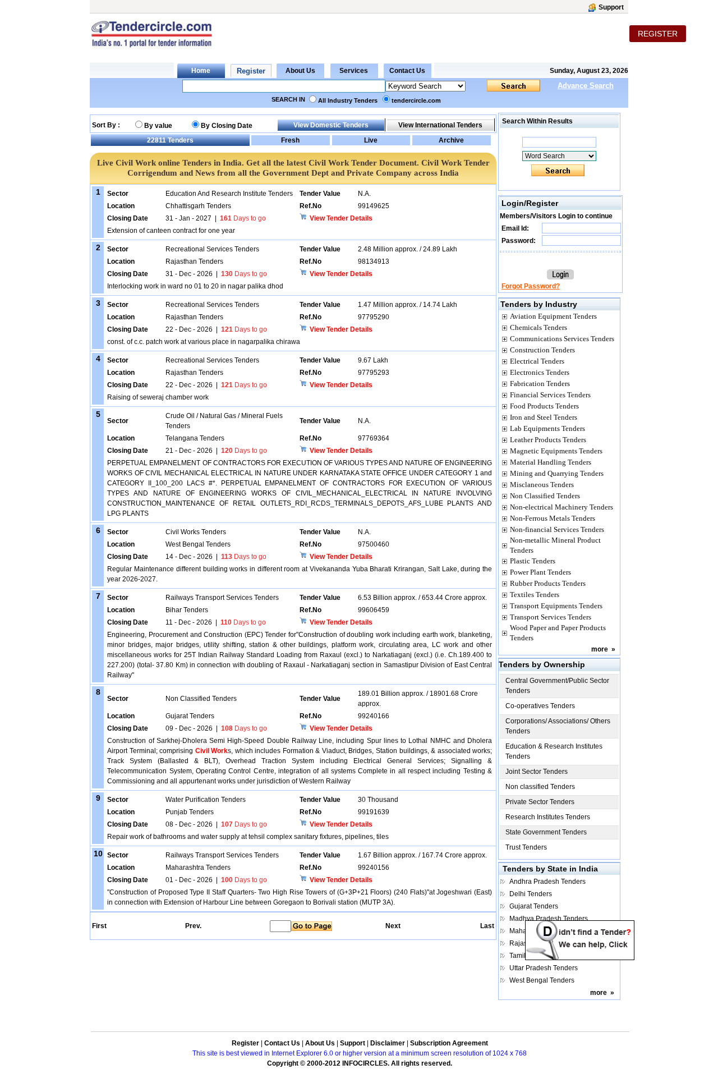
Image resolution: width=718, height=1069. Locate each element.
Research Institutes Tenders (547, 817)
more (599, 649)
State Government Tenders (546, 832)
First (98, 926)
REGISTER (658, 33)
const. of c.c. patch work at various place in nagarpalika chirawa (203, 342)
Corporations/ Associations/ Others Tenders (557, 726)
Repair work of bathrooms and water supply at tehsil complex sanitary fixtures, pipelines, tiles (248, 837)
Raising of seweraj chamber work (158, 397)
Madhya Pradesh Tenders (548, 919)
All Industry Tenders (348, 100)
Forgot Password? (530, 286)
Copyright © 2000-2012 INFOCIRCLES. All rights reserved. (359, 1063)
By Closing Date (226, 126)
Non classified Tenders (540, 787)
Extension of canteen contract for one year (171, 231)
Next (393, 926)
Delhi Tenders (530, 894)
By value (158, 126)
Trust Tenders (526, 847)
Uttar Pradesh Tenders (543, 968)
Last (487, 926)
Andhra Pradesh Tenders (547, 882)
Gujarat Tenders (533, 906)
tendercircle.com (416, 100)
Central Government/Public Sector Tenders (557, 686)
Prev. (193, 926)
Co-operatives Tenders (540, 706)
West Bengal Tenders (541, 980)
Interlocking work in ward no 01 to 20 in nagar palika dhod (195, 286)
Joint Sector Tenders (536, 772)
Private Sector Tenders (539, 802)
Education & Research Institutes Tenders (553, 751)
